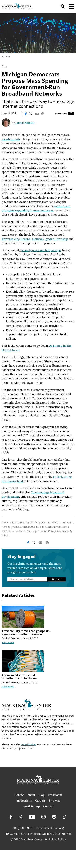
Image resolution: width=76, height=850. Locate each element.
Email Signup (31, 806)
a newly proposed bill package (41, 250)
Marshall (37, 239)
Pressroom (55, 795)
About (31, 795)
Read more (8, 642)
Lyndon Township (56, 239)
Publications (23, 800)
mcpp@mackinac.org (50, 828)
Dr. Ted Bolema (10, 638)
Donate (19, 795)
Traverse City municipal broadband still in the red (20, 676)
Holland (26, 239)
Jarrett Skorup (25, 122)
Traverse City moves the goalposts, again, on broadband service (26, 632)
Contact (48, 806)
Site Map (55, 800)
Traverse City (10, 239)
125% (72, 113)
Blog (4, 66)
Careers (40, 800)
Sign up (56, 579)
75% (69, 113)
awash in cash (11, 139)
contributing (28, 744)
